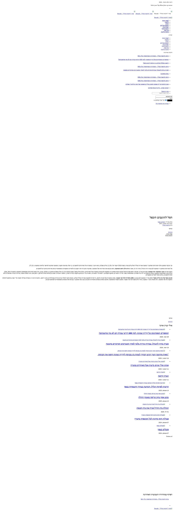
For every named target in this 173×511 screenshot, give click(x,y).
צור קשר (166, 30)
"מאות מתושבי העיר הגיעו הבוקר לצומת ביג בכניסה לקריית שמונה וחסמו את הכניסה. (133, 354)
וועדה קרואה (163, 376)
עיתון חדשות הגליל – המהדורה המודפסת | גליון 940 (153, 66)
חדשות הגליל (166, 225)
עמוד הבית (169, 234)
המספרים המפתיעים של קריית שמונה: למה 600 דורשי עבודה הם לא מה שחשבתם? (143, 59)
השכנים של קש (164, 25)
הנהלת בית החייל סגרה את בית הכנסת (153, 408)
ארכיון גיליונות (165, 32)
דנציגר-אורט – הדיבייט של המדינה (158, 88)
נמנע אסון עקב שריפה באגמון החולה (153, 397)
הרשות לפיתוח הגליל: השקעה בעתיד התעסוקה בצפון (146, 387)
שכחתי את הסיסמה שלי (162, 103)
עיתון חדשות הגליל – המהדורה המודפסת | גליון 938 (153, 81)
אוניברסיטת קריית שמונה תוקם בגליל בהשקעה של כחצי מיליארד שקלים (147, 84)
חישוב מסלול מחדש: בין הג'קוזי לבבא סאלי (156, 63)
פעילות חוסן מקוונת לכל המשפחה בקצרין (152, 419)
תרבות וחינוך (165, 28)
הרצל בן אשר (161, 222)
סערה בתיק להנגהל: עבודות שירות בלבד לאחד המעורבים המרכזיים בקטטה (146, 70)
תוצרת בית (166, 27)
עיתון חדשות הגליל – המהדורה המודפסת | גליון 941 (153, 56)
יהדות (167, 24)
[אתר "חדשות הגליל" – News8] (135, 13)
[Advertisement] (166, 133)
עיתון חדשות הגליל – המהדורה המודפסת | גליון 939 (153, 77)
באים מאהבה (165, 74)
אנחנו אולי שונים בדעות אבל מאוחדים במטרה (150, 365)
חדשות (167, 22)
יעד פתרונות (4, 510)
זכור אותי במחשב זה (159, 100)
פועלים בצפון (163, 429)
